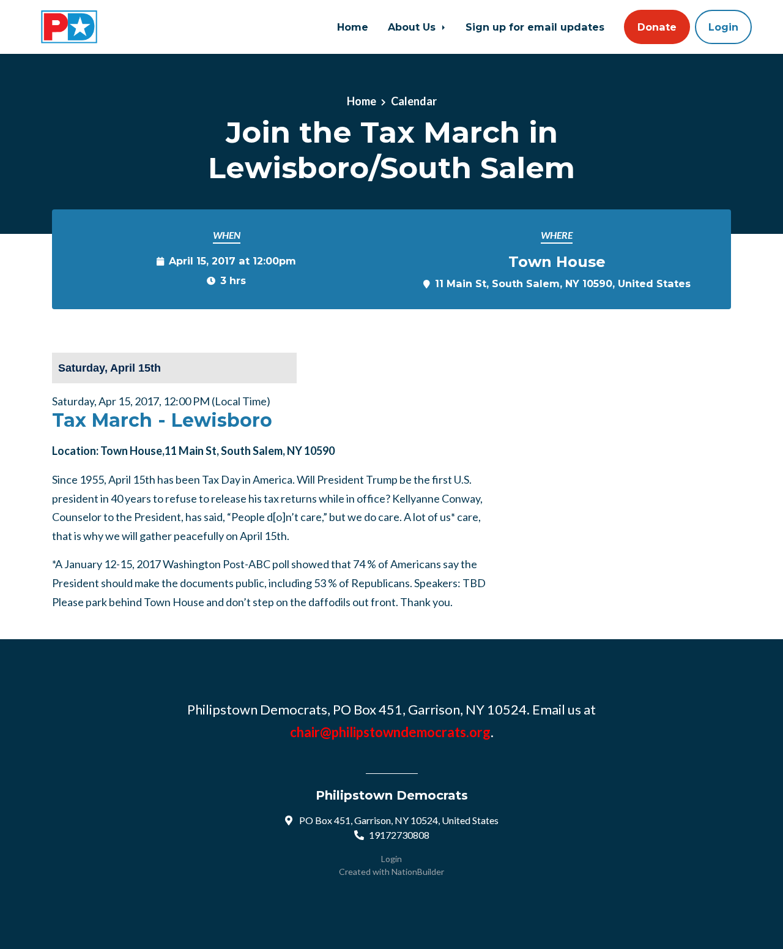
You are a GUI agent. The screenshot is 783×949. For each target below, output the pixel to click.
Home (352, 27)
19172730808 (399, 835)
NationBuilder (418, 871)
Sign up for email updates (535, 27)
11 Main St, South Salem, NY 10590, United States (563, 283)
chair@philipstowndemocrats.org (390, 732)
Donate (657, 27)
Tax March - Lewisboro (162, 420)
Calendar (414, 101)
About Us (413, 27)
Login (723, 27)
